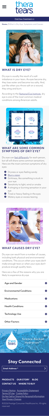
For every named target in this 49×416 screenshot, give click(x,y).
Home (4, 24)
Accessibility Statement (28, 390)
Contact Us (9, 383)
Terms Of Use (8, 393)
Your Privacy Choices (11, 399)
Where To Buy (27, 383)
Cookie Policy (22, 393)
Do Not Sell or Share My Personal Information (23, 396)
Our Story (23, 379)
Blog (35, 379)
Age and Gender (13, 283)
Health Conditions (14, 306)
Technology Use (13, 313)
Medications (11, 298)
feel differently (21, 157)
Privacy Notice (9, 390)
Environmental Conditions (18, 290)
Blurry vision (14, 175)
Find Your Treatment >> (24, 19)
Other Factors (12, 321)
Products (8, 379)
